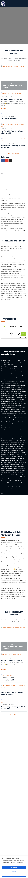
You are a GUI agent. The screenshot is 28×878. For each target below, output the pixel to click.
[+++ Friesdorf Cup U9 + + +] (8, 114)
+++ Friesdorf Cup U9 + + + (9, 119)
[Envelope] (6, 160)
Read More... (4, 669)
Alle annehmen (14, 867)
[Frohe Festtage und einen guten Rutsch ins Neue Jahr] (14, 140)
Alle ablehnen (14, 875)
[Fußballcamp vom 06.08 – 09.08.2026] (14, 93)
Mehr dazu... (4, 108)
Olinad (13, 83)
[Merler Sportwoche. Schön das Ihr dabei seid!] (14, 77)
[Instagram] (10, 160)
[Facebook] (3, 160)
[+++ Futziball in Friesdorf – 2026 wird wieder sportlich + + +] (14, 125)
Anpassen (14, 871)
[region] (14, 867)
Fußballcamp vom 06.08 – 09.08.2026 (12, 99)
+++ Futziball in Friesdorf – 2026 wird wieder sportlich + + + (12, 132)
